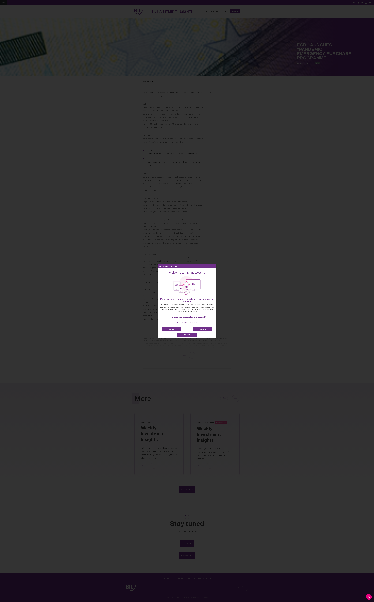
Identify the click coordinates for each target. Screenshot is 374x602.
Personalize (202, 329)
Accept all (171, 329)
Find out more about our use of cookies (187, 322)
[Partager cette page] (369, 597)
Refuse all (187, 334)
